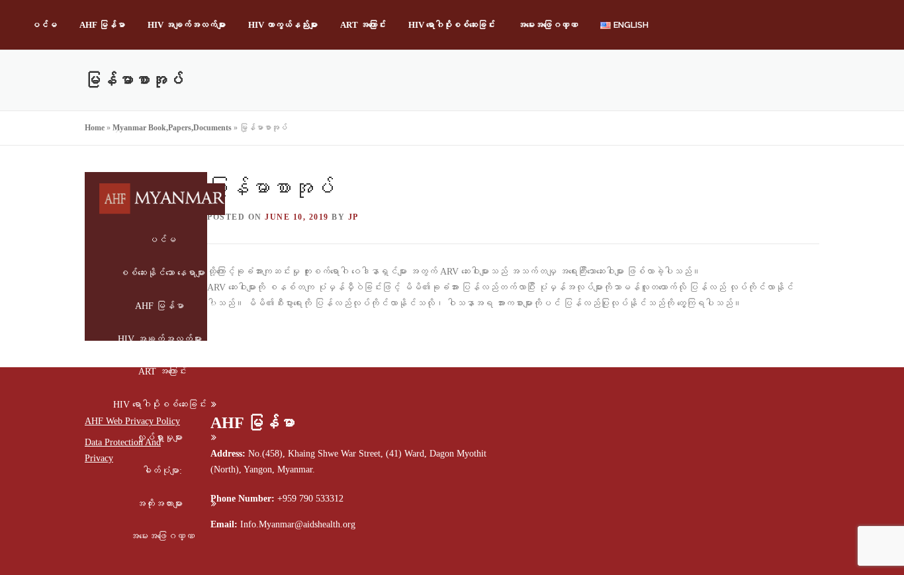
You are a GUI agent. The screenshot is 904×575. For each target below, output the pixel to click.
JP (353, 217)
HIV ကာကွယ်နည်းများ (283, 25)
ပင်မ (44, 25)
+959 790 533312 (310, 499)
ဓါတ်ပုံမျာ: (162, 471)
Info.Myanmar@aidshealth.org (297, 524)
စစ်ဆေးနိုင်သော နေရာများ (162, 273)
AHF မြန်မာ (102, 25)
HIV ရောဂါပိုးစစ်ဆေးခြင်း (451, 25)
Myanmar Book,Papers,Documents (172, 127)
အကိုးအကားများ (159, 504)
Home (95, 127)
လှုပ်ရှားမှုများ (159, 438)
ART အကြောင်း (363, 25)
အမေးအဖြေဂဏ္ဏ (548, 25)
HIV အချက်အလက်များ (187, 25)
